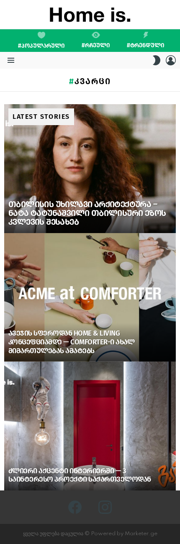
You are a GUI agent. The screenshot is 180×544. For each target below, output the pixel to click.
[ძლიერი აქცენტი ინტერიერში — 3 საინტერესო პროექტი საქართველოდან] (90, 426)
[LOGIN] (171, 60)
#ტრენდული (146, 45)
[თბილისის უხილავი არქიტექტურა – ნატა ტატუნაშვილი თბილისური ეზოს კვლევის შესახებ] (90, 168)
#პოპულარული (41, 45)
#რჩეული (96, 45)
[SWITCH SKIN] (157, 60)
